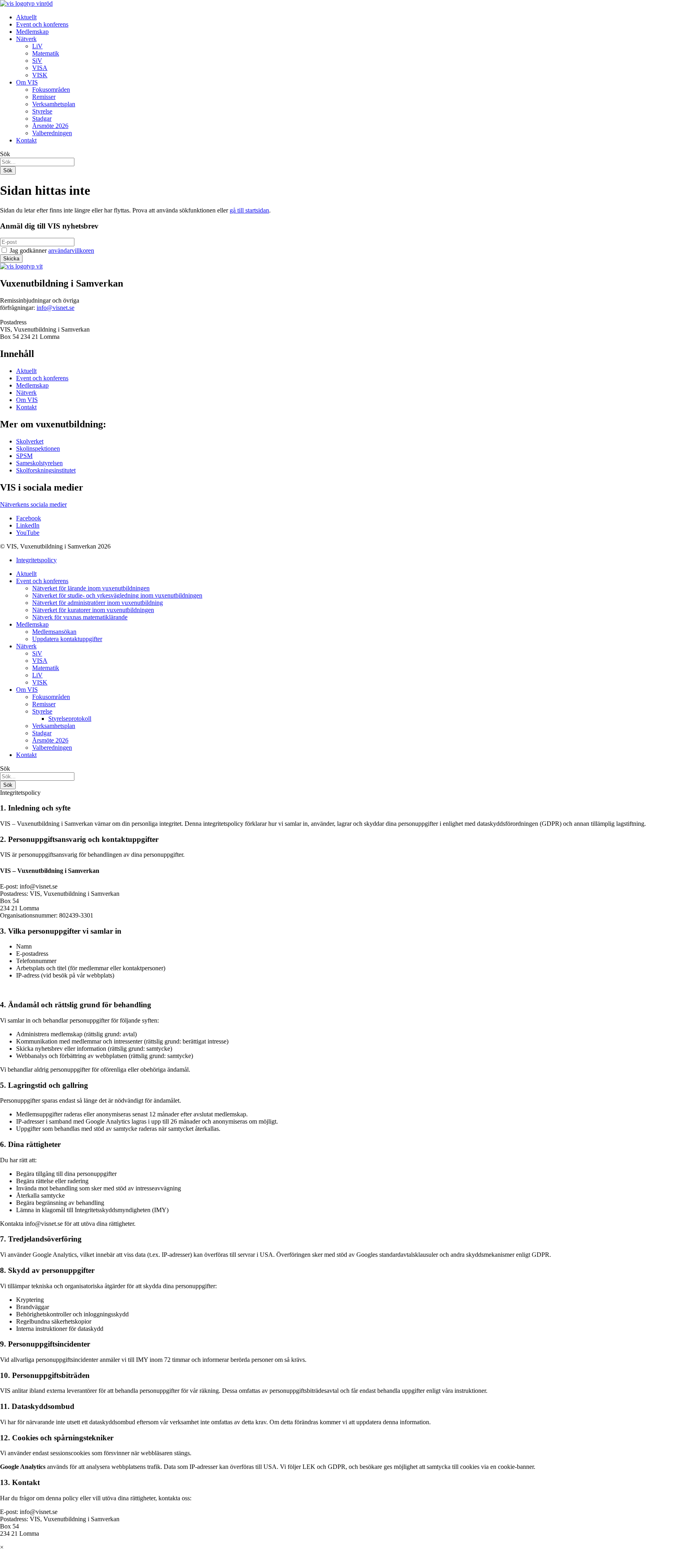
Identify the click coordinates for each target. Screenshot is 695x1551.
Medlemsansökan (54, 631)
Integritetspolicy (36, 560)
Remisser (44, 96)
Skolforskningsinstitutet (46, 470)
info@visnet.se (55, 307)
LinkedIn (27, 525)
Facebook (28, 518)
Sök (5, 154)
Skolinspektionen (38, 448)
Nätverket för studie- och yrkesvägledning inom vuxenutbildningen (117, 595)
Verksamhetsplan (53, 104)
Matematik (45, 53)
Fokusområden (51, 89)
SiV (37, 60)
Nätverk (26, 38)
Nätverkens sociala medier (33, 504)
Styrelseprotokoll (69, 718)
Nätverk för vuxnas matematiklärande (79, 617)
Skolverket (29, 441)
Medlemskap (32, 31)
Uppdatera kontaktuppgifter (67, 638)
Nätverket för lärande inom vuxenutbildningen (91, 588)
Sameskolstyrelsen (39, 463)
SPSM (24, 455)
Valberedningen (52, 133)
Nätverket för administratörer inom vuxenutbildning (97, 602)
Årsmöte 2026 (50, 125)
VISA (39, 67)
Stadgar (41, 118)
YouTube (27, 532)
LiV (37, 46)
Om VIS (27, 82)
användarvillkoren (71, 250)
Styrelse (42, 111)
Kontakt (26, 140)
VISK (39, 75)
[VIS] (26, 3)
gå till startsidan (249, 210)
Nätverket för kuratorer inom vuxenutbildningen (93, 609)
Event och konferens (42, 24)
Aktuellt (26, 17)
